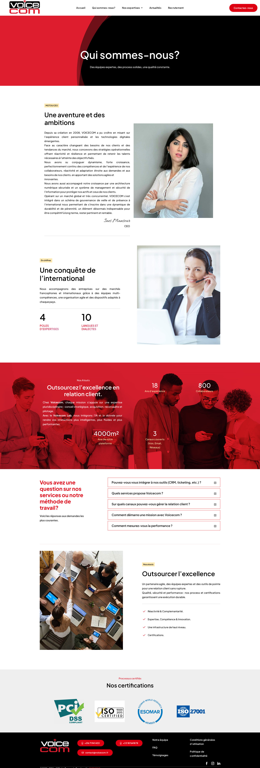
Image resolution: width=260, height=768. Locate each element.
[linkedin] (218, 763)
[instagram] (212, 763)
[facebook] (206, 763)
